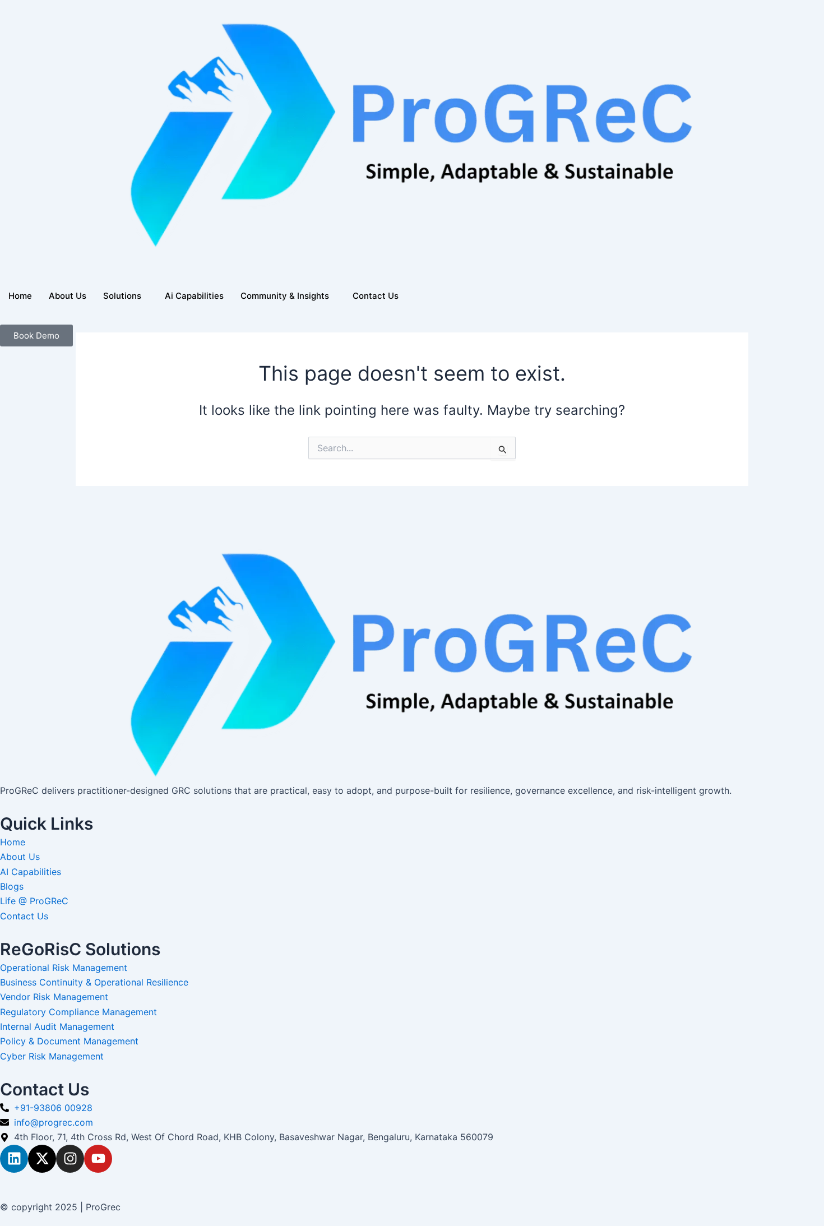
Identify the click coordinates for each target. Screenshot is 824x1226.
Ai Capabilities (194, 295)
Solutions (122, 295)
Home (20, 295)
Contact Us (376, 295)
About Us (67, 295)
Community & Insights (284, 295)
